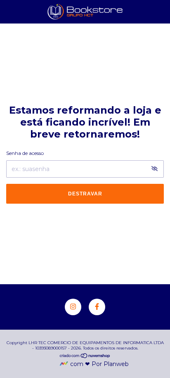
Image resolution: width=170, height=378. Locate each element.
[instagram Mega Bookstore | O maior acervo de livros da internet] (73, 307)
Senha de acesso (25, 153)
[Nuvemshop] (85, 356)
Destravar (85, 194)
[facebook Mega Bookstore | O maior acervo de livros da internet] (97, 307)
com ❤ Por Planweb (99, 364)
